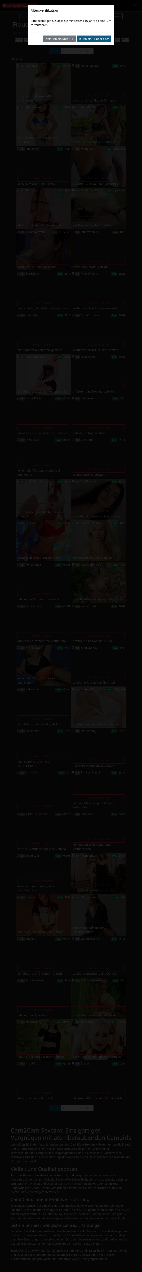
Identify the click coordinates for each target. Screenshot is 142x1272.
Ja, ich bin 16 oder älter (94, 39)
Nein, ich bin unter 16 (59, 39)
